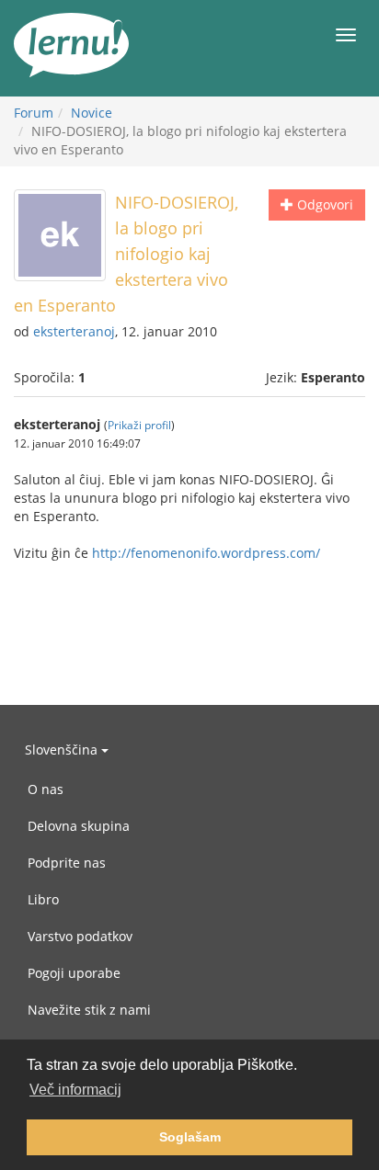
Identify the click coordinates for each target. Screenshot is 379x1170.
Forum (33, 112)
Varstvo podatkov (80, 936)
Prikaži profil (139, 424)
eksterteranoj (74, 331)
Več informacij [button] (75, 1089)
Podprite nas (67, 862)
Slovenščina (63, 749)
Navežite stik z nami (89, 1009)
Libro (43, 899)
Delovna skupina (79, 826)
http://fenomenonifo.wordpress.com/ (206, 553)
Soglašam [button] (190, 1137)
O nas (45, 789)
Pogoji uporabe (74, 973)
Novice (91, 112)
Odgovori (323, 204)
